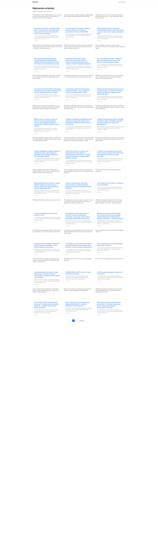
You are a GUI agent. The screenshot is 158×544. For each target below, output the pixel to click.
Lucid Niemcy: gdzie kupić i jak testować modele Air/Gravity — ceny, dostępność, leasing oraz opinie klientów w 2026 (78, 90)
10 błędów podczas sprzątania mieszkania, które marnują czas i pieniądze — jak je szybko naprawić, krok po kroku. (47, 245)
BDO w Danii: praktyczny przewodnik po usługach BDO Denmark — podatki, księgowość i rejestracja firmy (77, 304)
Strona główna (122, 2)
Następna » (82, 320)
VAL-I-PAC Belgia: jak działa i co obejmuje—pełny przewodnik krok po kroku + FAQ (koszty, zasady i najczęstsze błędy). (110, 60)
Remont (35, 2)
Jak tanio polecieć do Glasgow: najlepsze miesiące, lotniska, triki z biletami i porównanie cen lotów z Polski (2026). (78, 30)
